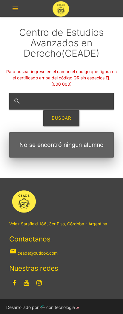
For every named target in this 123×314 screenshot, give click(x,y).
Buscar (61, 118)
